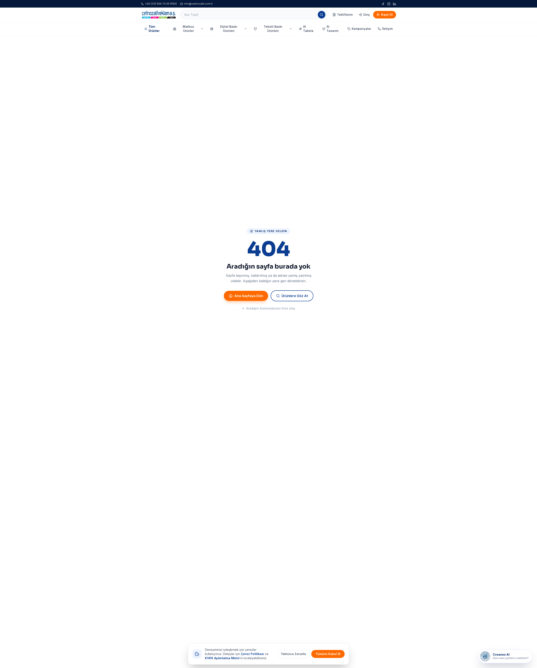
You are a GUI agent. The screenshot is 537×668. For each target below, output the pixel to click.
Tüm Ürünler (154, 29)
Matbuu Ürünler (188, 29)
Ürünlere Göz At (295, 296)
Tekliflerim (345, 14)
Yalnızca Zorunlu (293, 654)
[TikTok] (383, 3)
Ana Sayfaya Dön (248, 296)
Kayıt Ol (387, 14)
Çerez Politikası (252, 654)
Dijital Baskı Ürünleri (228, 29)
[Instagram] (388, 3)
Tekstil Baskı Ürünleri (273, 29)
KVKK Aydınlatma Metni (222, 658)
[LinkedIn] (394, 3)
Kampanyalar (361, 28)
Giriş (366, 14)
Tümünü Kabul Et (327, 654)
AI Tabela (308, 29)
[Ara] (321, 14)
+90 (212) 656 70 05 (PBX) (161, 3)
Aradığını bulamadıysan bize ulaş (270, 308)
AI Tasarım (332, 29)
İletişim (387, 28)
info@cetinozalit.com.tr (198, 3)
